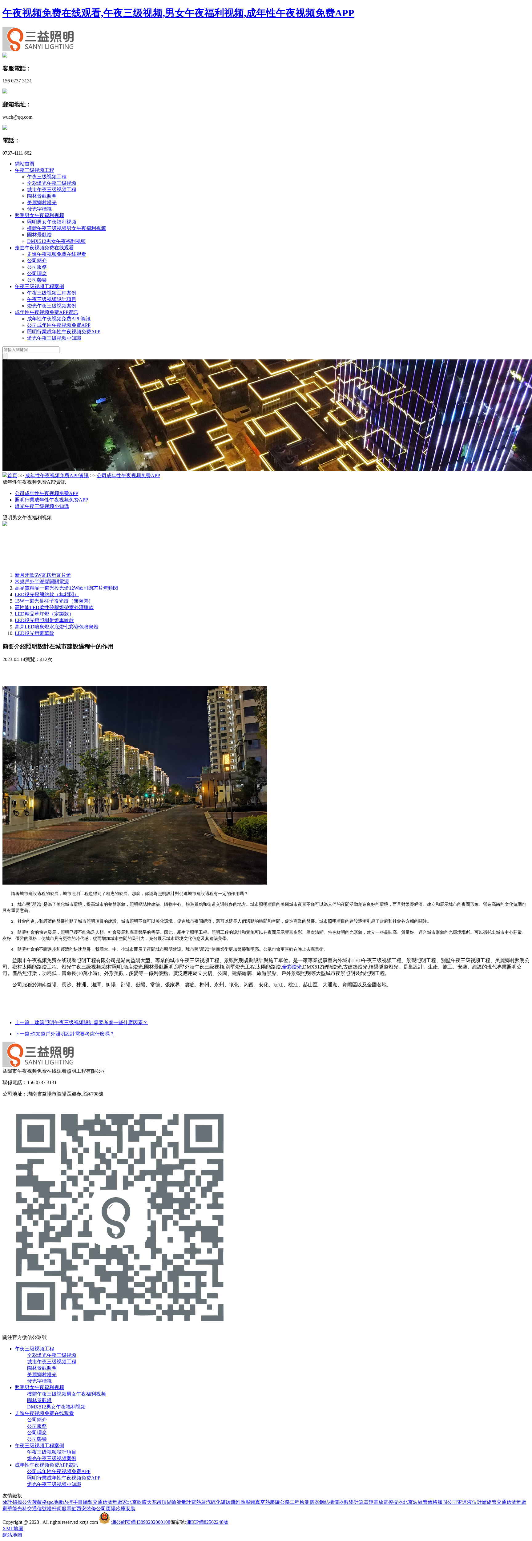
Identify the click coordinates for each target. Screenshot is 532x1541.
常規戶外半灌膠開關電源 (42, 581)
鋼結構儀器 (331, 1502)
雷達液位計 (469, 1502)
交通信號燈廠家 (110, 1502)
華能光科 (17, 1508)
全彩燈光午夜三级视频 (51, 183)
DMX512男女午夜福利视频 (56, 241)
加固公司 (447, 1502)
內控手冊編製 (78, 1502)
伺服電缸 (66, 1508)
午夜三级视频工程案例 (39, 286)
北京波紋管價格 (420, 1502)
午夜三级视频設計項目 (51, 299)
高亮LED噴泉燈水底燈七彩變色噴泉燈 (57, 626)
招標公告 (22, 1502)
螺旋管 (489, 1502)
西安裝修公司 (91, 1508)
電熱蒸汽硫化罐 (208, 1502)
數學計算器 (356, 1502)
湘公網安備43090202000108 (140, 1522)
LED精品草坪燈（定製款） (44, 613)
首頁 (12, 475)
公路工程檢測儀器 (299, 1502)
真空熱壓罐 (267, 1502)
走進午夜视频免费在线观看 (44, 247)
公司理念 (37, 273)
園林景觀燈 (39, 234)
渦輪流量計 (179, 1502)
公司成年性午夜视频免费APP (59, 325)
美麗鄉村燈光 (42, 202)
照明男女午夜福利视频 (39, 215)
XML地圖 (12, 1528)
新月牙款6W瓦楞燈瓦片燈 (43, 575)
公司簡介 (37, 260)
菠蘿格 (39, 1502)
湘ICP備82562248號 (207, 1522)
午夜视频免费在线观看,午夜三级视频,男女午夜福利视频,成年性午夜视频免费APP (178, 12)
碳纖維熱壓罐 (240, 1502)
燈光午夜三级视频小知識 (54, 338)
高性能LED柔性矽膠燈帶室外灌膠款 (54, 607)
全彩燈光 (292, 966)
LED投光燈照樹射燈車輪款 (44, 620)
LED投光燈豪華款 (34, 633)
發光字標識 (39, 209)
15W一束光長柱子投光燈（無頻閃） (54, 601)
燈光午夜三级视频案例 (51, 305)
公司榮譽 (37, 280)
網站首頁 (24, 163)
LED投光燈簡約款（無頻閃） (47, 594)
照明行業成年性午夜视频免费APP (63, 331)
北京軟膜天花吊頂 (147, 1502)
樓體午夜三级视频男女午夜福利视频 (66, 228)
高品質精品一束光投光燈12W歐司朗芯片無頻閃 (66, 588)
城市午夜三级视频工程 (51, 189)
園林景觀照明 (42, 196)
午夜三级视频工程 (34, 170)
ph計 (7, 1502)
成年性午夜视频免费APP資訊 (46, 312)
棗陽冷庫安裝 (120, 1508)
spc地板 (55, 1502)
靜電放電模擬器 (386, 1502)
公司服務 (37, 267)
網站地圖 (12, 1535)
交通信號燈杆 (42, 1508)
